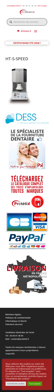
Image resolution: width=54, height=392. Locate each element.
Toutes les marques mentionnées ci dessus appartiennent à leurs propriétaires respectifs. (25, 350)
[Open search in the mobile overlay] (27, 22)
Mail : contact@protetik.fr (17, 339)
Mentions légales (13, 314)
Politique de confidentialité (18, 317)
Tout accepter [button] (34, 383)
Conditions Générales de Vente (19, 332)
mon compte (42, 6)
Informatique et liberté (16, 321)
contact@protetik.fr (14, 6)
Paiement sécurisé (14, 324)
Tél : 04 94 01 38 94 (14, 335)
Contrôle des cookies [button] (15, 383)
